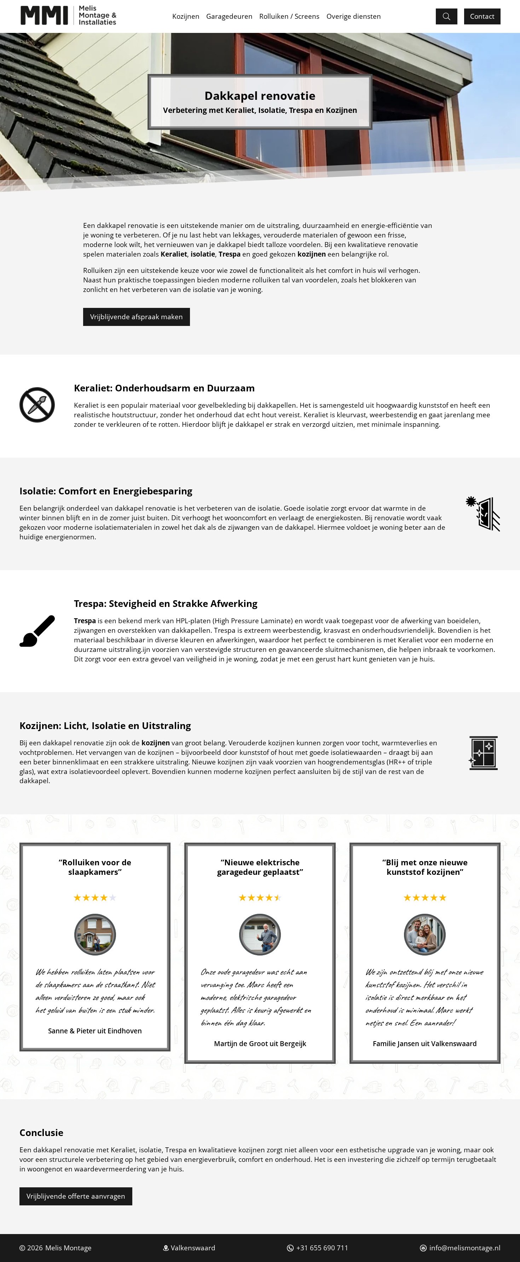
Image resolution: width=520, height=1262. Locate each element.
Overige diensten (354, 16)
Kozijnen (186, 16)
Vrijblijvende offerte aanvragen (76, 1196)
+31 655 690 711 (322, 1247)
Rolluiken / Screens (289, 16)
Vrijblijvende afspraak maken (136, 316)
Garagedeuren (229, 16)
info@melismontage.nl (465, 1247)
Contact (482, 16)
